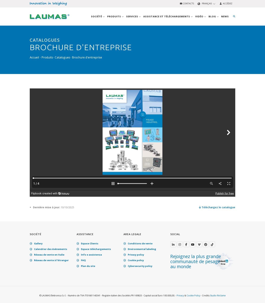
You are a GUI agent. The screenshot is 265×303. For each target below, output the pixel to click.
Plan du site (87, 266)
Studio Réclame (218, 295)
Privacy (180, 295)
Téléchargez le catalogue (218, 207)
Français (207, 3)
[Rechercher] (234, 16)
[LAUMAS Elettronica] (173, 244)
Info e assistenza (91, 254)
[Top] (256, 296)
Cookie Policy (193, 295)
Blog (213, 16)
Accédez (227, 3)
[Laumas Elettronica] (49, 20)
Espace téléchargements (95, 249)
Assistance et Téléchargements (167, 16)
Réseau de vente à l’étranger (51, 260)
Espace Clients (89, 243)
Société (97, 16)
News (225, 16)
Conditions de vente (140, 243)
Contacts (188, 3)
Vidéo (199, 16)
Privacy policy (135, 254)
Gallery (38, 243)
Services (132, 16)
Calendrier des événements (50, 249)
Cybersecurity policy (139, 266)
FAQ (83, 260)
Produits (114, 16)
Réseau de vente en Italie (49, 254)
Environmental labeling (141, 249)
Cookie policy (135, 260)
